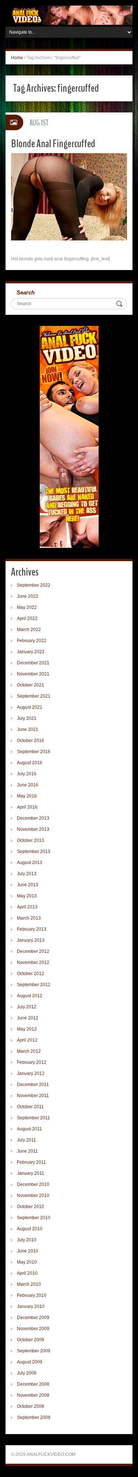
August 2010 (29, 1228)
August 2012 (29, 995)
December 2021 (33, 662)
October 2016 (30, 740)
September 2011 (33, 1117)
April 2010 (27, 1273)
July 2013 (26, 873)
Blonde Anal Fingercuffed (53, 143)
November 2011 (33, 1095)
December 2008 (33, 1384)
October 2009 (30, 1339)
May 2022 (27, 607)
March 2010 (29, 1284)
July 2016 (26, 773)
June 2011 (27, 1151)
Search (26, 292)
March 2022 (29, 629)
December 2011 (33, 1084)
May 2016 (27, 796)
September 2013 (33, 851)
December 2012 (33, 951)
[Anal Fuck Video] (69, 14)
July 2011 (26, 1140)
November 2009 (33, 1328)
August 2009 (29, 1362)
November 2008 (33, 1395)
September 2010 (33, 1217)
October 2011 (30, 1106)
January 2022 (31, 651)
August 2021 (29, 707)
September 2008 (33, 1417)
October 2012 (30, 973)
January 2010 (31, 1306)
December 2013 (33, 818)
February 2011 (31, 1162)
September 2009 (33, 1350)
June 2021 (27, 729)
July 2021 (26, 718)
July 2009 (26, 1373)
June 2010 (27, 1251)
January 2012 (31, 1073)
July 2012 (26, 1006)
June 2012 (27, 1018)
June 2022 (27, 596)
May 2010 (27, 1262)
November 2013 (33, 829)
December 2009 (33, 1317)
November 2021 (33, 674)
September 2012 (33, 984)
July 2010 (26, 1239)
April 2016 (27, 807)
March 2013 (29, 918)
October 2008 (30, 1406)
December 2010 (33, 1184)
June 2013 (27, 884)
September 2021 (33, 696)
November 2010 (33, 1195)
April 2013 (27, 907)
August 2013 (29, 862)
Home (17, 57)
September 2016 (33, 751)
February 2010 (31, 1295)
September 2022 (33, 585)
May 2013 (27, 895)
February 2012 (31, 1062)
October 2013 (30, 840)
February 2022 (31, 640)
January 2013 (31, 940)
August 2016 (29, 762)
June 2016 (27, 785)
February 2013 (31, 929)
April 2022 (27, 618)
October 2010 (30, 1206)
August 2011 (29, 1129)
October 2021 (30, 685)
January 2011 (30, 1173)
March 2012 (29, 1051)
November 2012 (33, 962)
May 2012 (27, 1029)
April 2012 (27, 1040)
